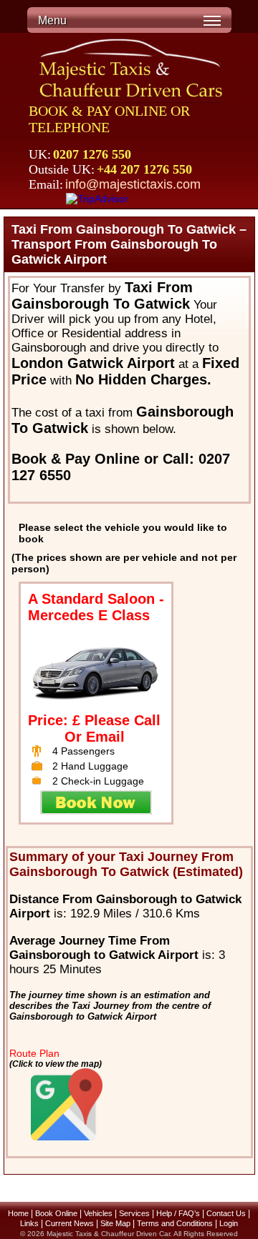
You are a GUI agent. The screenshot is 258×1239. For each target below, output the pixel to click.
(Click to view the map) (55, 1063)
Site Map (115, 1223)
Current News (69, 1223)
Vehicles (98, 1213)
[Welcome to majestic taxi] (132, 69)
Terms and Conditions (175, 1223)
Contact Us (226, 1213)
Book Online (56, 1213)
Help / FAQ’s (178, 1213)
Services (134, 1213)
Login (228, 1223)
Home (18, 1213)
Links (29, 1223)
